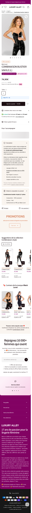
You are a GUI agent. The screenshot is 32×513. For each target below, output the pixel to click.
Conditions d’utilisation (7, 507)
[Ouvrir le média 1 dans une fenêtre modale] (26, 16)
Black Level (4, 64)
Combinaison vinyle (18, 329)
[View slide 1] (12, 391)
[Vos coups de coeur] (5, 7)
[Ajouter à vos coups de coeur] (27, 104)
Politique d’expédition (17, 507)
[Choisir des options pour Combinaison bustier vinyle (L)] (10, 305)
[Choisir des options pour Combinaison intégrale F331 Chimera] (23, 263)
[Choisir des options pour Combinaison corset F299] (10, 263)
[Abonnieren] (26, 359)
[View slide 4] (18, 391)
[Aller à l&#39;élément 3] (14, 58)
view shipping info (20, 116)
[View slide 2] (14, 391)
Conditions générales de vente (15, 509)
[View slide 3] (16, 391)
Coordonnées (24, 507)
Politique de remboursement (9, 505)
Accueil (3, 11)
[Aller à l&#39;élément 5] (18, 58)
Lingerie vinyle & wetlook (17, 184)
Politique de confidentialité (21, 505)
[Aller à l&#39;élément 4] (16, 58)
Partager (6, 208)
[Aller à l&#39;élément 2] (12, 58)
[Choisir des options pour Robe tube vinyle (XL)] (23, 305)
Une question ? (25, 208)
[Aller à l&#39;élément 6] (20, 58)
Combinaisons (9, 12)
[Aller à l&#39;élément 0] (10, 58)
